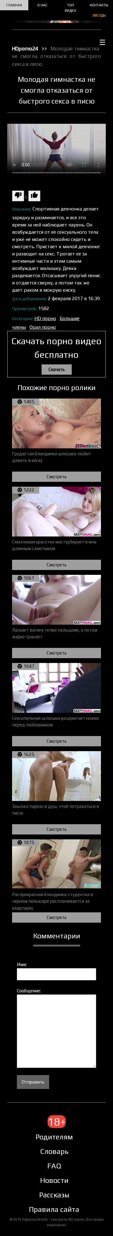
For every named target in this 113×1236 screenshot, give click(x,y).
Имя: (22, 964)
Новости (54, 1180)
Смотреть (57, 476)
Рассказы (54, 1195)
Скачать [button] (57, 369)
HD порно (45, 318)
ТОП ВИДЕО (70, 8)
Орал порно (43, 327)
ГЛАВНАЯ (14, 5)
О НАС (42, 5)
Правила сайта (54, 1209)
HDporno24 (25, 49)
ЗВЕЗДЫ (99, 15)
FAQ (54, 1166)
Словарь (54, 1151)
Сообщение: (29, 990)
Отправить (33, 1081)
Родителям (54, 1137)
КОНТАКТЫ (99, 5)
